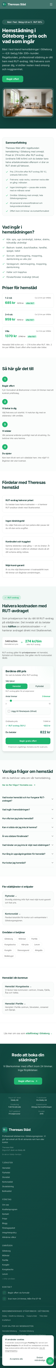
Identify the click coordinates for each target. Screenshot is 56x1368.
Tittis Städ (43, 1316)
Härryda (25, 944)
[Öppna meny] (51, 4)
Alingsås (38, 950)
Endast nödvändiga (40, 1358)
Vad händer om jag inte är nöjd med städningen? (26, 845)
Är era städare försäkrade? (15, 836)
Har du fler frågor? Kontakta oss (17, 785)
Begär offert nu (26, 1081)
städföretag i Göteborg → (39, 1033)
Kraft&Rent (6, 1320)
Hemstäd (17, 686)
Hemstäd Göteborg (9, 1331)
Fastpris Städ (32, 1316)
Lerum (37, 944)
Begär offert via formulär (18, 1292)
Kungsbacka (10, 944)
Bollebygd (8, 956)
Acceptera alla (16, 1359)
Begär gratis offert (28, 741)
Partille (34, 939)
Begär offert (13, 79)
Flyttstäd (39, 686)
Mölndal (22, 939)
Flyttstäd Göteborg (26, 1331)
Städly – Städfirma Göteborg (13, 1316)
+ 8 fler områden (8, 1279)
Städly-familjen (15, 1154)
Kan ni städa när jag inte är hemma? (19, 827)
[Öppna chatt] (50, 1361)
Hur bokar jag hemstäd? (14, 862)
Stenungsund (23, 950)
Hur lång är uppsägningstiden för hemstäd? (23, 853)
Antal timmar (11, 696)
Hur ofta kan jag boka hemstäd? (18, 818)
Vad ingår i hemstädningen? (16, 809)
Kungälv (8, 950)
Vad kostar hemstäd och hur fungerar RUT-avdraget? (23, 799)
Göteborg (8, 939)
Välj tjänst (10, 681)
